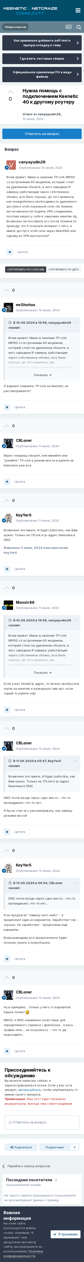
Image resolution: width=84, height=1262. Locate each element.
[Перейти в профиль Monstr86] (8, 605)
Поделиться (22, 1147)
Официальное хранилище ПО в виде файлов (42, 74)
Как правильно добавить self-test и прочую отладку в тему (42, 42)
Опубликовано (41, 167)
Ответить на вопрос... (30, 1122)
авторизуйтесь (29, 1090)
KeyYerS (54, 761)
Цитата (23, 252)
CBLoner (56, 883)
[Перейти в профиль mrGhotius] (8, 307)
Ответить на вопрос (42, 134)
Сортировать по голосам (25, 269)
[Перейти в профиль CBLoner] (8, 443)
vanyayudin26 (49, 114)
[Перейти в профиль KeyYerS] (8, 518)
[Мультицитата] (10, 252)
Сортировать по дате (64, 269)
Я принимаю (67, 1234)
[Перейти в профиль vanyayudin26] (11, 165)
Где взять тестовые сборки (42, 58)
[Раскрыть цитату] (10, 322)
